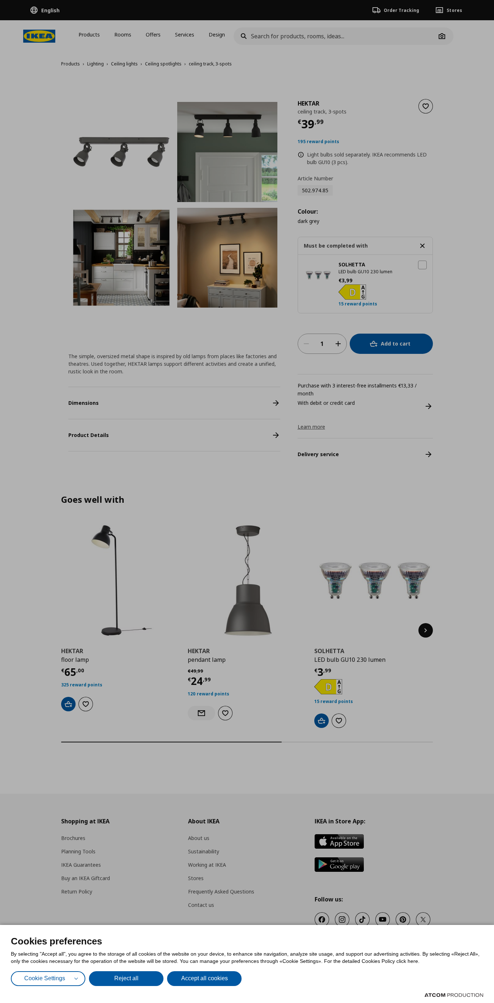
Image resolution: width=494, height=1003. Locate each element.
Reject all (126, 978)
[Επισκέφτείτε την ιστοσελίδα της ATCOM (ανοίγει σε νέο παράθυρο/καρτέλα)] (454, 995)
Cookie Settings (44, 978)
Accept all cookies (204, 978)
